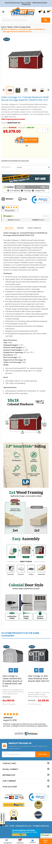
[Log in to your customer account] (44, 12)
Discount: (22, 127)
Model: (4, 123)
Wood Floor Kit (6, 167)
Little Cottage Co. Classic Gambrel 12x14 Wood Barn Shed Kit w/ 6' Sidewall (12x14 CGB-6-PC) (12, 681)
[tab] (9, 228)
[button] (2, 819)
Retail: (5, 127)
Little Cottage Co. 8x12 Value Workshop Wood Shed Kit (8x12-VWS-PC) (38, 678)
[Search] (45, 20)
